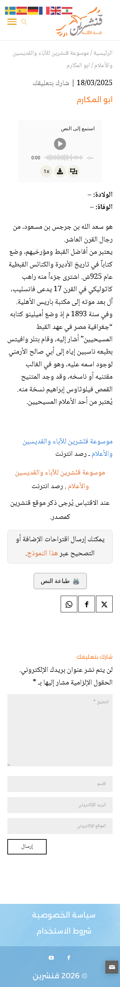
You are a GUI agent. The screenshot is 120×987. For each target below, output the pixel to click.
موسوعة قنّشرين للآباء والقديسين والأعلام (68, 447)
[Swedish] (10, 11)
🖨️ (60, 581)
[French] (44, 11)
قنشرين (46, 975)
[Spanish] (22, 11)
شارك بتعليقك (51, 83)
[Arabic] (67, 11)
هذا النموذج (42, 553)
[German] (33, 11)
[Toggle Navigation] (12, 23)
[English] (56, 11)
